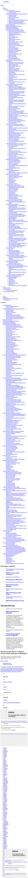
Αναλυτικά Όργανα (10, 10)
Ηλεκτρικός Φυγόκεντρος (14, 58)
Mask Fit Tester (12, 218)
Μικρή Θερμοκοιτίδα (16, 671)
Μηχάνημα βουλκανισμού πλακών (16, 132)
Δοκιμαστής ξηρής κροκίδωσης (15, 86)
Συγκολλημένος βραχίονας (14, 251)
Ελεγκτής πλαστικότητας (14, 140)
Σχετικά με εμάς (6, 289)
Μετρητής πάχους (12, 55)
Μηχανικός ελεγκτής (13, 85)
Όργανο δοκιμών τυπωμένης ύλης (13, 184)
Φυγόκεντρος (11, 171)
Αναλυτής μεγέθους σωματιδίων (16, 176)
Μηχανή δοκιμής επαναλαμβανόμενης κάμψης (16, 488)
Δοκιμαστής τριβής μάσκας (14, 227)
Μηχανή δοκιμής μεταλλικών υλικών (14, 200)
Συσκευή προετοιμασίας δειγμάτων (13, 26)
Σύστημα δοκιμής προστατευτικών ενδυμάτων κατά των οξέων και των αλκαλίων (16, 236)
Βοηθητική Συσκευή (10, 247)
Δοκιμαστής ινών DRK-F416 (14, 579)
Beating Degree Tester (13, 51)
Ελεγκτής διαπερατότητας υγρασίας (16, 110)
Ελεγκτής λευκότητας (13, 49)
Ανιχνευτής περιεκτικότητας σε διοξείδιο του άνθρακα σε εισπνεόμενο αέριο (17, 240)
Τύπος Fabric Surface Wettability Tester (17, 87)
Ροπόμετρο (11, 80)
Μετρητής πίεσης (12, 180)
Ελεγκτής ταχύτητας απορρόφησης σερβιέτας (15, 540)
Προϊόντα (5, 9)
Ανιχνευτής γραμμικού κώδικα (15, 199)
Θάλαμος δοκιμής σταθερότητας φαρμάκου (18, 172)
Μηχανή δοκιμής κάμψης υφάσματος (17, 106)
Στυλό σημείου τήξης (13, 283)
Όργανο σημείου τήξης (14, 177)
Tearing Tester (12, 35)
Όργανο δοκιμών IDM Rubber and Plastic (18, 266)
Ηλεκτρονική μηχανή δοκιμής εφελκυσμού (18, 130)
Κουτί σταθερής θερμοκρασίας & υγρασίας (18, 20)
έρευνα (7, 627)
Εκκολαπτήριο (12, 18)
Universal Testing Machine (14, 160)
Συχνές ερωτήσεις (7, 287)
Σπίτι (4, 7)
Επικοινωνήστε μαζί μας (8, 291)
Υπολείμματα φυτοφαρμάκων (12, 28)
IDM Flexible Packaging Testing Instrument (15, 548)
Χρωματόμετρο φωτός (13, 175)
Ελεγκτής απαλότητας (13, 43)
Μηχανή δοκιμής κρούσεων (15, 66)
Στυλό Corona (12, 280)
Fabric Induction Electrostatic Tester (16, 92)
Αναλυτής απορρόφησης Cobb (15, 53)
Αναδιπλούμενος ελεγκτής (14, 39)
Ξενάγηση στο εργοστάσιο (11, 290)
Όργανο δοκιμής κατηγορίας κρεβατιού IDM (15, 551)
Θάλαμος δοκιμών (13, 15)
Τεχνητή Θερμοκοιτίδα (18, 670)
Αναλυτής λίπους (12, 12)
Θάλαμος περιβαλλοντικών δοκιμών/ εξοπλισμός (16, 13)
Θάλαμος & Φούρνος (10, 24)
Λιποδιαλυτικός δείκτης (14, 69)
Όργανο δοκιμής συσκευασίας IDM (16, 274)
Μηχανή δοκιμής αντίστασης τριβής (16, 186)
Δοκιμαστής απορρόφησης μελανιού (16, 187)
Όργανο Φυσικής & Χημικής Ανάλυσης (17, 23)
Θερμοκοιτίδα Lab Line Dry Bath (8, 669)
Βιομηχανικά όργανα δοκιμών (12, 159)
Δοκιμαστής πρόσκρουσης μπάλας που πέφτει (16, 436)
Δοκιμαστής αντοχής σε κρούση (15, 157)
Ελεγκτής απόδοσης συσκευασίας (16, 144)
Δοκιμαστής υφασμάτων (14, 93)
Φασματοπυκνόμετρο (13, 194)
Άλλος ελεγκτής (12, 142)
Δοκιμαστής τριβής (13, 117)
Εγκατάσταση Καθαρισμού (12, 27)
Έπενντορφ (11, 279)
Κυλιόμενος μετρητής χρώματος (16, 195)
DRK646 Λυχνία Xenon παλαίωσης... (12, 573)
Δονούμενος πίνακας (13, 262)
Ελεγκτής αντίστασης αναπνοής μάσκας (17, 215)
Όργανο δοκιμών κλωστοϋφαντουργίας (14, 84)
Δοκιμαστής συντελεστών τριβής (16, 41)
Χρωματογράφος (12, 16)
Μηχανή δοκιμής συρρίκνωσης (15, 119)
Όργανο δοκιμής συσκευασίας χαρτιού (14, 29)
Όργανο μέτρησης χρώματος (15, 121)
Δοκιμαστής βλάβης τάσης (14, 167)
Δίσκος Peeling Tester (13, 64)
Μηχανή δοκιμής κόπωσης (14, 68)
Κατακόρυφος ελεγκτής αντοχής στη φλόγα (18, 115)
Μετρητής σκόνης (12, 52)
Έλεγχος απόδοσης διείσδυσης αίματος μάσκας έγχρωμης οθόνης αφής (17, 246)
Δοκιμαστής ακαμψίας (13, 47)
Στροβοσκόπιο (12, 166)
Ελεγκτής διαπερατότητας (14, 170)
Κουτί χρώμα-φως (13, 56)
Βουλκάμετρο (12, 131)
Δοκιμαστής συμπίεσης (14, 33)
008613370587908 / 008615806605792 (11, 702)
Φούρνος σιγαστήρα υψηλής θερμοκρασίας (18, 127)
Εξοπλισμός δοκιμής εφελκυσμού (16, 62)
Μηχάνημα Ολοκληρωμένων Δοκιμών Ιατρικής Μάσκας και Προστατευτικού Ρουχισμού (17, 209)
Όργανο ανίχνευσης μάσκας (12, 204)
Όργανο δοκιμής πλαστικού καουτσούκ (14, 124)
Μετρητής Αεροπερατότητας (15, 50)
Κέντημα (11, 249)
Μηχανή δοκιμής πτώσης (14, 44)
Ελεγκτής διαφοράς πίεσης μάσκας (16, 220)
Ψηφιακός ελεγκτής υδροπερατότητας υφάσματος (16, 379)
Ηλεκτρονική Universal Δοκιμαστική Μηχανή (16, 414)
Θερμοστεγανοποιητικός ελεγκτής (16, 154)
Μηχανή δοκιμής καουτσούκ (15, 135)
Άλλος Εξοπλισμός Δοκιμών (12, 261)
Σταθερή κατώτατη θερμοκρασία (16, 22)
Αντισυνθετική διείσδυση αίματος (16, 213)
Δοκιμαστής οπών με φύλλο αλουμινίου (17, 158)
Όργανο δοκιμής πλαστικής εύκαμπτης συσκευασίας (14, 354)
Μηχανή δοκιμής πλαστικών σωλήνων (17, 137)
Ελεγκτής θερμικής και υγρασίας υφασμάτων (15, 387)
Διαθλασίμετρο (12, 181)
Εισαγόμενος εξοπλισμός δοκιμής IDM (14, 264)
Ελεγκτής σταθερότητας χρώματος (16, 112)
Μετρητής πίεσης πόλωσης (14, 150)
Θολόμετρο (11, 182)
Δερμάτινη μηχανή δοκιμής (14, 263)
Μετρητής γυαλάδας (13, 197)
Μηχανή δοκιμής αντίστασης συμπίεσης (17, 32)
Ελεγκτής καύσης (12, 129)
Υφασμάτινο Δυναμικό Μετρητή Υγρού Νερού (16, 393)
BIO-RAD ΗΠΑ (12, 278)
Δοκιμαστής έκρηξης (13, 153)
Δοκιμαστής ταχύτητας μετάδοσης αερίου (18, 79)
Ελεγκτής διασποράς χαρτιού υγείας (16, 260)
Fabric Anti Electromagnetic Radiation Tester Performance (17, 96)
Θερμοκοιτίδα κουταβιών (6, 671)
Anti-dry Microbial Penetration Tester (17, 230)
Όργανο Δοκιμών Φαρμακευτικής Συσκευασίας (16, 143)
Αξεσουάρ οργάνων (13, 183)
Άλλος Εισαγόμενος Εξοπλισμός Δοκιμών (18, 285)
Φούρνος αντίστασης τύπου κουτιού (16, 21)
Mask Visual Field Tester (14, 226)
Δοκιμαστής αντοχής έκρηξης (15, 34)
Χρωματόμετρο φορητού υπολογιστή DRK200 (13, 634)
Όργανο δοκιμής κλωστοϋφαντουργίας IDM (15, 550)
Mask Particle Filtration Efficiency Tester (17, 238)
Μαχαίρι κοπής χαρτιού (14, 250)
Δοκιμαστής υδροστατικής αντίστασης (17, 120)
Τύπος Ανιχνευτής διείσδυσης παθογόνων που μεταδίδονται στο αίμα (18, 243)
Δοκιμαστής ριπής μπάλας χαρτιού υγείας (18, 256)
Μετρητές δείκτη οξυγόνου (14, 108)
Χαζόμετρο (11, 78)
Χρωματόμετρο (12, 192)
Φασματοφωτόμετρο (13, 198)
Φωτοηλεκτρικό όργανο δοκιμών (13, 173)
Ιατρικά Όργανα (9, 169)
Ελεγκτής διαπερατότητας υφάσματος (17, 91)
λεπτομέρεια (11, 627)
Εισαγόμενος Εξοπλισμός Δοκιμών (13, 275)
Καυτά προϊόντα (10, 668)
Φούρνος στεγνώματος (14, 17)
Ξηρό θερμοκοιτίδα (20, 669)
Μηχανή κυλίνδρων (13, 190)
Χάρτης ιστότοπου (18, 668)
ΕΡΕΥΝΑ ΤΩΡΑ (4, 660)
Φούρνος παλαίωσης (13, 164)
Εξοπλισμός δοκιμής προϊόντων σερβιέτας (15, 255)
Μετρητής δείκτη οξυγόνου (14, 161)
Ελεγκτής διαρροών (13, 241)
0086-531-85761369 (7, 664)
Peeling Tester (12, 40)
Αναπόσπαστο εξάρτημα (14, 253)
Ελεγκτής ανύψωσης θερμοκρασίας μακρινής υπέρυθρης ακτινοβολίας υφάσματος (16, 101)
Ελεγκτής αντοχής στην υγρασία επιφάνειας (18, 113)
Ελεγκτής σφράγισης (13, 77)
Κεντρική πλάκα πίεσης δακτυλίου (16, 252)
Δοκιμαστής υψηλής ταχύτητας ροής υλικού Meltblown (16, 217)
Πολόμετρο (11, 178)
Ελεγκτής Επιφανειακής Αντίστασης (16, 141)
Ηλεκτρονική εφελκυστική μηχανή (16, 30)
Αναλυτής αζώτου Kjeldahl (14, 11)
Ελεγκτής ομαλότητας (13, 37)
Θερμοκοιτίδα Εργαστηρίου (7, 670)
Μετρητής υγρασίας (13, 57)
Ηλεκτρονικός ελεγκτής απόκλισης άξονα (18, 152)
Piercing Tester (12, 38)
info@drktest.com (7, 663)
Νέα (4, 286)
